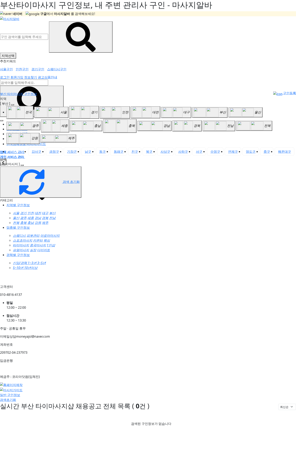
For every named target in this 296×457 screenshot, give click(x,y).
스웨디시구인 (56, 69)
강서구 (36, 151)
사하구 (183, 151)
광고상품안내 (47, 77)
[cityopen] (12, 104)
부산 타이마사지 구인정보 (18, 94)
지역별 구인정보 (18, 205)
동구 (102, 151)
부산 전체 (17, 151)
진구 (134, 151)
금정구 (54, 151)
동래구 (118, 151)
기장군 (72, 151)
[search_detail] (22, 165)
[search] (32, 101)
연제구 (233, 151)
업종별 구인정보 (18, 227)
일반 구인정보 (10, 395)
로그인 (5, 77)
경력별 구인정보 (18, 255)
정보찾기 (30, 77)
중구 (267, 151)
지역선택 (8, 55)
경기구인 (37, 69)
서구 (199, 151)
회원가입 (16, 77)
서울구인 (6, 69)
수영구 (215, 151)
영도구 (251, 151)
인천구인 (22, 69)
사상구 (165, 151)
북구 (149, 151)
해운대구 (284, 151)
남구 (88, 151)
